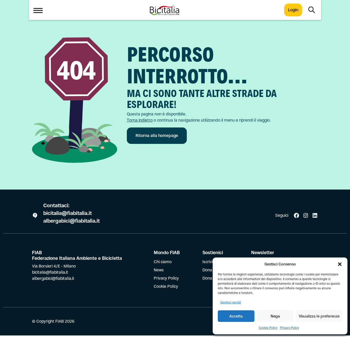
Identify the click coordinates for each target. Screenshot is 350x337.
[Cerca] (311, 10)
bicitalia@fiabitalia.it (68, 213)
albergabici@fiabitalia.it (71, 221)
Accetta (236, 316)
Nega (275, 316)
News (159, 269)
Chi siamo (163, 261)
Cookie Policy (268, 328)
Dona (207, 269)
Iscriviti (208, 261)
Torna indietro (140, 120)
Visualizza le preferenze (319, 316)
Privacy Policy (289, 328)
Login (293, 9)
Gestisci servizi (230, 302)
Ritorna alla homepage (157, 135)
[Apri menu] (38, 10)
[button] (339, 264)
